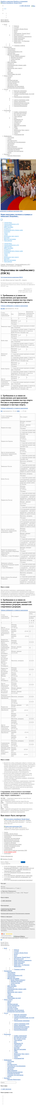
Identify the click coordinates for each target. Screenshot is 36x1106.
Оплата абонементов (13, 81)
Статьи (9, 139)
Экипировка (10, 143)
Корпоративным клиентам (21, 103)
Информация (7, 136)
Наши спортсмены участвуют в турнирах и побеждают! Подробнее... (16, 215)
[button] (5, 20)
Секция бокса (11, 50)
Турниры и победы (19, 45)
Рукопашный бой (19, 134)
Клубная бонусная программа (15, 87)
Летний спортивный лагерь (12, 846)
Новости (16, 26)
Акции (9, 77)
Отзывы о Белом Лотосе (21, 29)
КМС (18, 411)
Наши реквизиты (12, 146)
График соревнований (20, 112)
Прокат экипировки (20, 101)
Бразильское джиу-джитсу (14, 68)
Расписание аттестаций (20, 104)
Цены (9, 78)
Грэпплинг (10, 66)
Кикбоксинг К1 (18, 119)
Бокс (15, 118)
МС (2, 411)
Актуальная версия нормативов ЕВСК (12, 277)
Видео (16, 30)
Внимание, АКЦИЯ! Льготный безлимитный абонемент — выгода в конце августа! (19, 867)
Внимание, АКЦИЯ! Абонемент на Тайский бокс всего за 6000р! (17, 870)
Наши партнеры (18, 39)
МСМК (3, 308)
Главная (3, 264)
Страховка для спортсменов (15, 151)
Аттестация (10, 137)
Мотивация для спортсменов (15, 86)
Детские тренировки (20, 92)
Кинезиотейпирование (20, 106)
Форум (9, 152)
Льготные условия (12, 84)
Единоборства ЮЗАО (13, 149)
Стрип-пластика (15, 59)
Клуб (5, 24)
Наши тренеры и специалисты (22, 36)
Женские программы (13, 54)
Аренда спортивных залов (21, 100)
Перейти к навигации (7, 1)
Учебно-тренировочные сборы (13, 844)
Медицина (10, 145)
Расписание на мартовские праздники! (21, 880)
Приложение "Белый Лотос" (22, 33)
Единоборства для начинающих (16, 142)
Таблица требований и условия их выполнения (14, 305)
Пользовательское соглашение (23, 913)
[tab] (18, 306)
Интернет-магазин (12, 80)
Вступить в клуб (19, 35)
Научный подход (12, 140)
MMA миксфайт (12, 62)
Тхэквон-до (10, 63)
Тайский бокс (11, 53)
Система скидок (12, 83)
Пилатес (13, 60)
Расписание (7, 110)
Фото (15, 32)
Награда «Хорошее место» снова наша (21, 875)
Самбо (9, 71)
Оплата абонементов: (7, 856)
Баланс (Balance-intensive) (18, 56)
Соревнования (8, 849)
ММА (15, 127)
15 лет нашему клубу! (10, 852)
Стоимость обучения (10, 843)
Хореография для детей (14, 74)
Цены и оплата (8, 75)
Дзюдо (9, 69)
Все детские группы (20, 115)
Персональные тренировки (22, 97)
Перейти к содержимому (20, 1)
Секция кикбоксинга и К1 (14, 51)
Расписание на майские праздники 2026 (15, 850)
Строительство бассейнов (8, 909)
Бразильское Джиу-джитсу (21, 130)
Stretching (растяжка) (16, 57)
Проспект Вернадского (14, 155)
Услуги (6, 89)
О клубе (16, 27)
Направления (8, 47)
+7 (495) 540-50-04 (24, 5)
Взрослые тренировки (20, 91)
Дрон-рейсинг (11, 48)
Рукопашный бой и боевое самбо (16, 65)
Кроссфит (10, 72)
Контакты (7, 154)
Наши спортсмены (19, 38)
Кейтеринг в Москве (6, 910)
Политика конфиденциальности (8, 913)
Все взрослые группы (20, 113)
